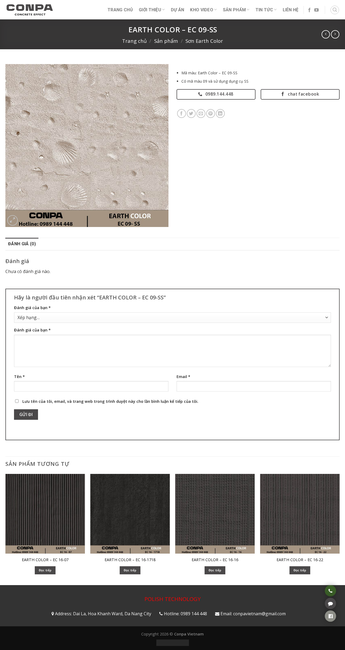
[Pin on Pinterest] (210, 113)
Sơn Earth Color (204, 40)
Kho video (201, 9)
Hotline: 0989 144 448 (185, 614)
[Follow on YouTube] (316, 10)
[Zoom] (12, 220)
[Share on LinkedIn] (220, 113)
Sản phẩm (234, 9)
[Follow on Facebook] (309, 10)
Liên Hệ (291, 9)
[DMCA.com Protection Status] (172, 642)
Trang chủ (134, 40)
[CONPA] (29, 9)
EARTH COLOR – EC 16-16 (215, 559)
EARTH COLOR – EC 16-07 (45, 559)
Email (183, 376)
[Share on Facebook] (181, 113)
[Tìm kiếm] (334, 10)
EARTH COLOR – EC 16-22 (300, 559)
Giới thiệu (150, 9)
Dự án (177, 9)
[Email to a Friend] (200, 113)
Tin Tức (264, 9)
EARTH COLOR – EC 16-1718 (130, 559)
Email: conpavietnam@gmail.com (253, 614)
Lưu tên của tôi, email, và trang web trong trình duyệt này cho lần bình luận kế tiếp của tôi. (110, 401)
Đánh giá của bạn (32, 307)
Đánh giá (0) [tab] (22, 243)
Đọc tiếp (45, 570)
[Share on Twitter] (191, 113)
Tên (19, 376)
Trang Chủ (120, 9)
